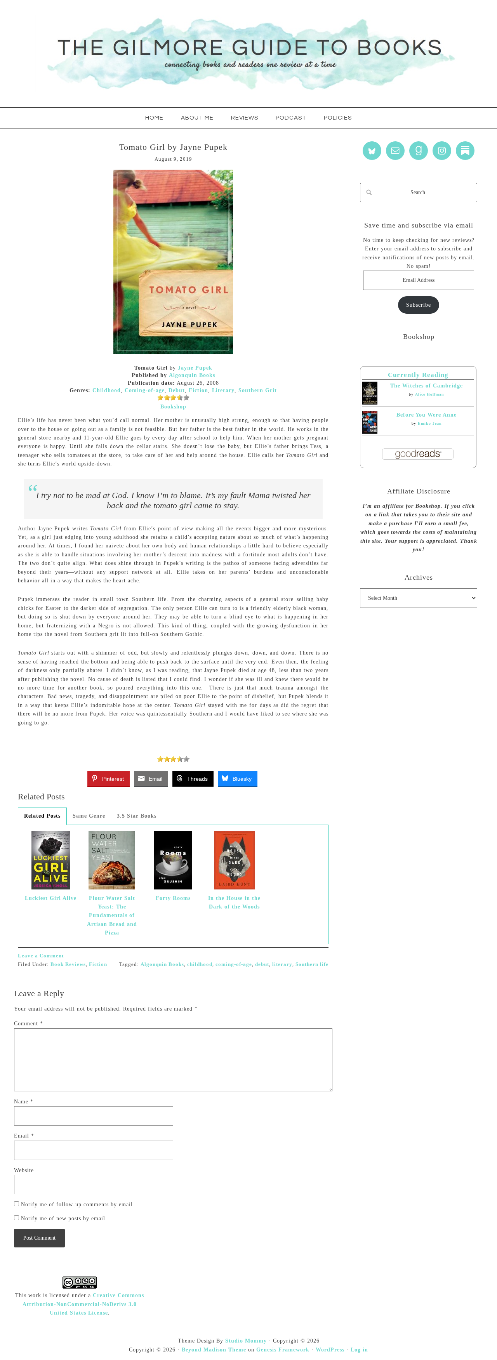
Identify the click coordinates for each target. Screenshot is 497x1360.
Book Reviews (68, 964)
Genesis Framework (282, 1350)
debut (262, 964)
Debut (177, 390)
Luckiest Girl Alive (50, 898)
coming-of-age (233, 964)
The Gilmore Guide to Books (248, 53)
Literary (223, 390)
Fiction (198, 390)
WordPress (330, 1350)
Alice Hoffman (429, 394)
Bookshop (173, 407)
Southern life (311, 964)
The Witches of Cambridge (426, 386)
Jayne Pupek (195, 368)
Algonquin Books (192, 375)
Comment (28, 1024)
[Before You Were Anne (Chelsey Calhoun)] (369, 432)
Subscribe (418, 305)
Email (24, 1136)
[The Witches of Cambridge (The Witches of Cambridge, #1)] (369, 403)
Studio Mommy (246, 1341)
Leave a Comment (41, 956)
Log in (359, 1350)
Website (24, 1170)
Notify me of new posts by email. (64, 1218)
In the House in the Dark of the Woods (234, 902)
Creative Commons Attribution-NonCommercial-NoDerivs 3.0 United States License (83, 1304)
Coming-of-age (145, 390)
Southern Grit (257, 390)
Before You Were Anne (426, 415)
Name (23, 1102)
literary (282, 964)
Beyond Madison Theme (214, 1350)
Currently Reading (418, 375)
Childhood (106, 390)
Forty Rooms (173, 898)
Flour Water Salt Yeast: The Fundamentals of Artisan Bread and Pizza (112, 915)
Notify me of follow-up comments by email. (78, 1204)
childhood (199, 964)
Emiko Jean (430, 423)
